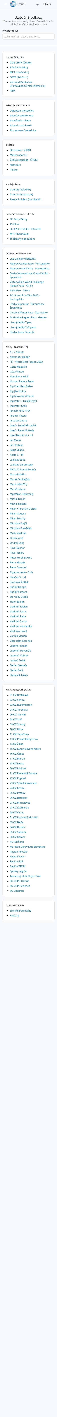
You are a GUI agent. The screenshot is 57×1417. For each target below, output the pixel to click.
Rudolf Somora (18, 592)
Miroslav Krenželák (21, 528)
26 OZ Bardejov (18, 797)
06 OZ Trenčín (18, 714)
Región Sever (17, 856)
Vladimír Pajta (18, 616)
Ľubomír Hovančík (20, 650)
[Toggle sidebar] (6, 4)
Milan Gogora (18, 513)
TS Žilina (14, 224)
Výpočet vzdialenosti (21, 115)
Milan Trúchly (17, 518)
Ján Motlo (15, 440)
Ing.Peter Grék (18, 406)
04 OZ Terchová (19, 709)
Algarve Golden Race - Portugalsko (30, 263)
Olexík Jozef (16, 538)
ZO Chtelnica (17, 890)
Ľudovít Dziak (17, 660)
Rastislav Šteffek (19, 582)
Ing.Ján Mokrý (18, 391)
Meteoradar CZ (18, 155)
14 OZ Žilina (16, 744)
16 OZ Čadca (17, 753)
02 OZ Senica (17, 700)
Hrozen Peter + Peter (22, 381)
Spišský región (18, 871)
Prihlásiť (47, 4)
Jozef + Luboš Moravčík (23, 425)
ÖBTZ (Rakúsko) (19, 77)
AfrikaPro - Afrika (20, 290)
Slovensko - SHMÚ (20, 150)
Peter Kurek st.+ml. (21, 557)
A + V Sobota (17, 352)
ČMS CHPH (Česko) (20, 62)
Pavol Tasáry (17, 552)
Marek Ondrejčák (20, 479)
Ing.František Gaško (21, 386)
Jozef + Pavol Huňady (22, 430)
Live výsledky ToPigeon (23, 327)
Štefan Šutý (16, 670)
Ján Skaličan (16, 445)
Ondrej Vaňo (17, 543)
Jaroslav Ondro (18, 420)
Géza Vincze (17, 371)
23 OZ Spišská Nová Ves (23, 783)
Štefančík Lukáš (19, 675)
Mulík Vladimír (18, 533)
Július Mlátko (17, 450)
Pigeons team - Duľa (21, 572)
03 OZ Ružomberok (21, 704)
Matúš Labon (17, 489)
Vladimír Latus (18, 611)
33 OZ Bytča (16, 822)
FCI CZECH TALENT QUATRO (25, 229)
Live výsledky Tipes (20, 322)
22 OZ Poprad (18, 778)
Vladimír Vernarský (21, 626)
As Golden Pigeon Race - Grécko (28, 317)
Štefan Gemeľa (18, 665)
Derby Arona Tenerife (22, 332)
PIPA (12, 90)
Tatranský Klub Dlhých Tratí (25, 876)
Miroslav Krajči (18, 523)
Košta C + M (16, 454)
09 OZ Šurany (17, 724)
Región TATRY (17, 866)
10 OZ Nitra (16, 729)
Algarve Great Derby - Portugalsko (29, 268)
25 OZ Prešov (17, 793)
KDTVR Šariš (17, 841)
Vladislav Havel (18, 631)
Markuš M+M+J (18, 484)
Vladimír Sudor (18, 621)
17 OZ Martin (17, 758)
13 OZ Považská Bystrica (24, 739)
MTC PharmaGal (19, 234)
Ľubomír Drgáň (19, 645)
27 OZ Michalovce (20, 802)
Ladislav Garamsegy (21, 464)
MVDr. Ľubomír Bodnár (23, 469)
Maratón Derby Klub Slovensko (28, 846)
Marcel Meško (18, 474)
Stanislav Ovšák (19, 596)
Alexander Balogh (20, 357)
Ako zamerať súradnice (23, 130)
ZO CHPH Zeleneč (20, 886)
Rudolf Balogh (18, 587)
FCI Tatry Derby (18, 219)
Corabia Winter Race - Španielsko (29, 312)
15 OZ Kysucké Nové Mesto (25, 748)
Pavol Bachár (17, 547)
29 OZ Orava (17, 812)
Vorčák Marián (18, 636)
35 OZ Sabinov (18, 832)
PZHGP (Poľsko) (19, 67)
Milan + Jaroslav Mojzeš (23, 508)
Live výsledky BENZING (23, 258)
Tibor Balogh (17, 601)
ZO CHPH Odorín (19, 881)
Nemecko (15, 164)
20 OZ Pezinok (18, 768)
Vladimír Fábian (19, 606)
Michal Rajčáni (18, 503)
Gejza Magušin (18, 366)
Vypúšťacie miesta (20, 120)
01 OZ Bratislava (19, 695)
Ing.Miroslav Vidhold (22, 396)
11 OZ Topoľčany (19, 734)
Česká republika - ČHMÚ (24, 160)
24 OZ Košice (17, 788)
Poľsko (14, 169)
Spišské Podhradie (20, 910)
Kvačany (14, 915)
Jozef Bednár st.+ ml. (21, 435)
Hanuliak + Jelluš (19, 376)
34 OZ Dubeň (17, 827)
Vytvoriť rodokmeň (21, 125)
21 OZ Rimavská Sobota (23, 773)
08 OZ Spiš (16, 719)
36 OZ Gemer (17, 837)
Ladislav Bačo (17, 459)
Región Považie (18, 851)
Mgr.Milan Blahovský (21, 494)
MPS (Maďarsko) (19, 72)
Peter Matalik (17, 562)
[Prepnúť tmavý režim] (38, 4)
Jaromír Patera (18, 415)
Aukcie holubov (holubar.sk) (25, 199)
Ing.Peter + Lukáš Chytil (23, 401)
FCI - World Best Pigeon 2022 (26, 361)
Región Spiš (16, 861)
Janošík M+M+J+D (20, 410)
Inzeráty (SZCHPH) (20, 189)
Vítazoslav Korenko (21, 640)
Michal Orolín (17, 499)
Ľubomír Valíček (19, 655)
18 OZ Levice (17, 763)
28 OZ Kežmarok (19, 807)
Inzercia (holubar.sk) (21, 194)
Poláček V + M (18, 577)
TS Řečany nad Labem (22, 238)
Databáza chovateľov (22, 110)
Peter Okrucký (18, 567)
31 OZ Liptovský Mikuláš (24, 817)
